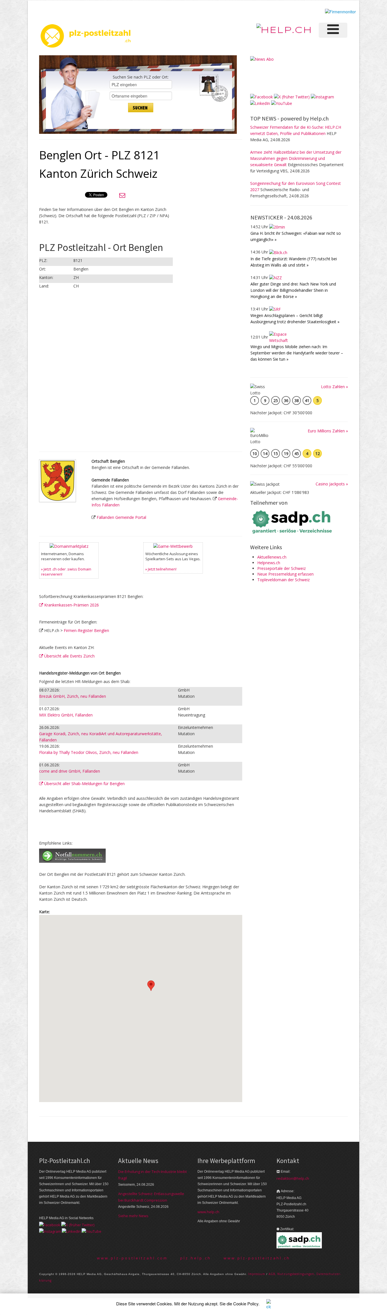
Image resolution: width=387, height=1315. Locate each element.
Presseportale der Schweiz (281, 568)
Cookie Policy (245, 1303)
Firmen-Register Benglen (86, 630)
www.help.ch (208, 1211)
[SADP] (292, 521)
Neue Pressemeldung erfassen (285, 574)
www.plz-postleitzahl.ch (257, 1258)
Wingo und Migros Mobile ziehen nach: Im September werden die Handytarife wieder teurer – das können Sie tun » (296, 353)
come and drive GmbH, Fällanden (69, 771)
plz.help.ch (195, 1258)
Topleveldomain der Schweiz (283, 579)
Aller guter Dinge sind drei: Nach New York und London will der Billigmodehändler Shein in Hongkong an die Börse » (293, 290)
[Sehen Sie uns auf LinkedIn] (260, 103)
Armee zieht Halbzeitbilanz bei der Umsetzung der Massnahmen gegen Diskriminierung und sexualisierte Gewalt (295, 158)
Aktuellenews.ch (271, 557)
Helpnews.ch (268, 562)
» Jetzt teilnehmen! (161, 569)
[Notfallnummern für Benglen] (72, 855)
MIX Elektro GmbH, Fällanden (66, 715)
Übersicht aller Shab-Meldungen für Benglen (84, 783)
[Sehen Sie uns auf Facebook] (261, 96)
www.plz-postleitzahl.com (132, 1258)
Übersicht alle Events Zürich (69, 656)
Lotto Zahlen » (334, 386)
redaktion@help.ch (293, 1178)
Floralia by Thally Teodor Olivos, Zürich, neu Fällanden (88, 752)
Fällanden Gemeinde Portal (121, 517)
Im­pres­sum (256, 1274)
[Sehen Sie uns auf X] (292, 96)
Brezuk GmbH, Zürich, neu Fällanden (72, 696)
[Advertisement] (195, 237)
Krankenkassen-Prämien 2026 (71, 605)
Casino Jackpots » (332, 484)
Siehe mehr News (133, 1215)
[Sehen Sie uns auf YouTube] (281, 103)
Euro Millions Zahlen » (328, 431)
